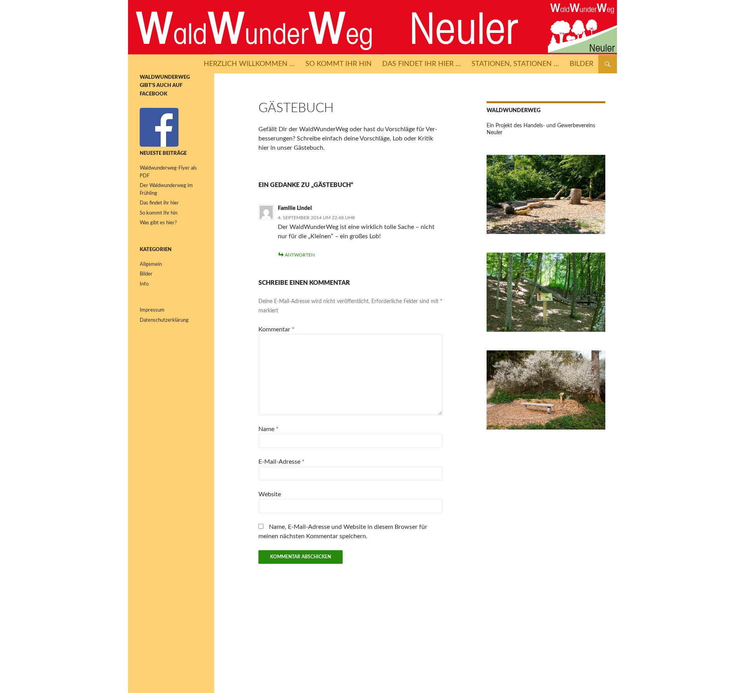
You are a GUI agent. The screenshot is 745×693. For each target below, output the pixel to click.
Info (144, 284)
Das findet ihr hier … (421, 64)
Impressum (152, 310)
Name (268, 429)
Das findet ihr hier (159, 203)
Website (269, 494)
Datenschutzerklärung (164, 320)
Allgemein (151, 264)
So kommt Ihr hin (338, 64)
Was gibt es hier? (158, 222)
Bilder (581, 64)
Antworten (300, 255)
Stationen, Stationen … (515, 64)
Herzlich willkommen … (249, 64)
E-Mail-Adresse (281, 462)
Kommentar (276, 329)
